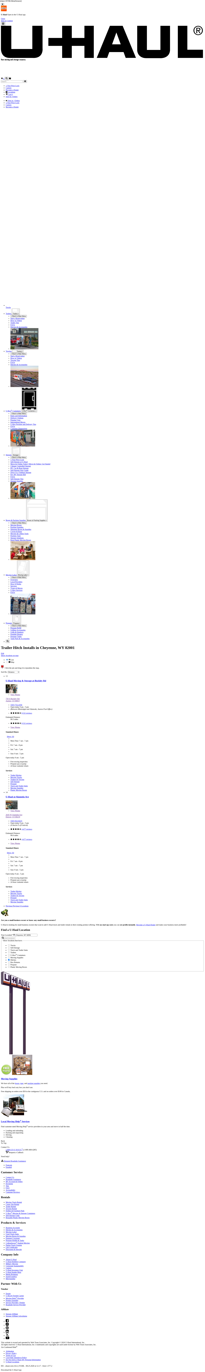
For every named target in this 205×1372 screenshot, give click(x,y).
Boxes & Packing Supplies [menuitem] (16, 520)
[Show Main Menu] (3, 24)
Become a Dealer (145, 925)
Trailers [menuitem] (9, 314)
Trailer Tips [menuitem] (14, 323)
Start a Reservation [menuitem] (17, 318)
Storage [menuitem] (9, 455)
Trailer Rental (11, 1207)
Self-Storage (15, 948)
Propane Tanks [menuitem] (16, 636)
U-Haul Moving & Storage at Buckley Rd (26, 680)
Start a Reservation (17, 356)
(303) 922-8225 (16, 821)
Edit (2, 653)
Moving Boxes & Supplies (16, 1236)
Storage (16, 455)
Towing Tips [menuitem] (15, 360)
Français (9, 1165)
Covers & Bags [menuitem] (16, 532)
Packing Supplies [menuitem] (16, 527)
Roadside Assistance (13, 1179)
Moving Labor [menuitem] (11, 575)
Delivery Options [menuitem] (16, 418)
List (12, 660)
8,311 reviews (27, 713)
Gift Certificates (12, 1247)
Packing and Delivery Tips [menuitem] (23, 424)
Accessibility (10, 1190)
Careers (8, 1268)
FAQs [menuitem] (12, 325)
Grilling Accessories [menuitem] (18, 630)
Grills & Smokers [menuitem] (16, 632)
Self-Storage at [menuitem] (19, 462)
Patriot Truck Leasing (14, 1245)
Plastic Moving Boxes (18, 790)
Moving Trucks (16, 777)
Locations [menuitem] (11, 92)
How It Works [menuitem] (15, 584)
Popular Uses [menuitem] (15, 420)
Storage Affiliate (12, 1314)
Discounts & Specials (14, 1249)
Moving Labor (23, 575)
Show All (10, 737)
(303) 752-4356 (16, 705)
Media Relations (12, 1274)
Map (12, 662)
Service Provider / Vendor (15, 1303)
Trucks (13, 945)
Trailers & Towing (17, 780)
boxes (17, 1083)
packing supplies (34, 1083)
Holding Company (16, 1262)
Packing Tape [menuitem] (15, 536)
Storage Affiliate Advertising (16, 1316)
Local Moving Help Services (15, 1121)
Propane (16, 623)
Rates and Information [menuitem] (18, 416)
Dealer (8, 1294)
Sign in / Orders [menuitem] (13, 101)
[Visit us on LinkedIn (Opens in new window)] (7, 1332)
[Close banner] (2, 4)
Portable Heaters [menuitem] (16, 634)
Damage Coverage (13, 1238)
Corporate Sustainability (15, 1266)
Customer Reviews (13, 1192)
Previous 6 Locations (20, 906)
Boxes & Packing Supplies (36, 520)
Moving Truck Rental (14, 1202)
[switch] (102, 661)
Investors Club (14, 1270)
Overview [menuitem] (14, 580)
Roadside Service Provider (16, 1305)
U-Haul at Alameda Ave (17, 797)
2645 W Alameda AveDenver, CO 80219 (14, 816)
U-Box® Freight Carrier (15, 1296)
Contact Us (10, 1177)
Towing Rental (11, 1209)
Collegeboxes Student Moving (18, 1243)
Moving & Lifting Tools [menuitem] (19, 534)
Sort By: (4, 672)
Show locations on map (10, 656)
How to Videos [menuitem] (16, 321)
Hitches (13, 960)
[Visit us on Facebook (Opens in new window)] (7, 1322)
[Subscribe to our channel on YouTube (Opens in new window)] (7, 1338)
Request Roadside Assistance (15, 1161)
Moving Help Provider (15, 1298)
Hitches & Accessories (14, 1230)
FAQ (7, 1188)
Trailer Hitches (15, 775)
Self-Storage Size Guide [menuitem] (19, 470)
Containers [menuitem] (13, 411)
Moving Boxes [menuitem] (16, 525)
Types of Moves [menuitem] (16, 588)
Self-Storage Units (12, 1216)
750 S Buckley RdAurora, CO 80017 (13, 700)
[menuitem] (107, 356)
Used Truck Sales (12, 1234)
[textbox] (26, 935)
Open (3, 19)
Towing (9, 351)
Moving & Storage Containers (20, 1213)
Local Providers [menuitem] (16, 582)
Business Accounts (13, 1228)
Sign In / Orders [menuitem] (11, 97)
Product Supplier (12, 1300)
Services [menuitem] (13, 586)
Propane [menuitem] (9, 623)
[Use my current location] (14, 935)
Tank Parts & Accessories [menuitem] (20, 639)
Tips (7, 1186)
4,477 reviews (27, 829)
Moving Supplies (16, 788)
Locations (12, 1362)
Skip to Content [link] (7, 21)
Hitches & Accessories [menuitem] (18, 327)
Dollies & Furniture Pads (15, 1211)
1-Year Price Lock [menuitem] (12, 86)
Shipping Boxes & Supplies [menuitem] (20, 529)
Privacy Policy (11, 1353)
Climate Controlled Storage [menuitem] (20, 466)
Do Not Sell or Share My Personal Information (23, 1360)
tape (21, 1083)
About (11, 1260)
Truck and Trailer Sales (19, 786)
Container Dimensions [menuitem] (18, 429)
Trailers (15, 314)
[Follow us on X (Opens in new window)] (7, 1335)
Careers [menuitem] (8, 88)
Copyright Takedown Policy (16, 1358)
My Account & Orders (14, 1182)
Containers (29, 411)
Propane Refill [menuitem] (15, 628)
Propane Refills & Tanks (15, 1240)
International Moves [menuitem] (17, 422)
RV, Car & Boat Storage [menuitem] (19, 468)
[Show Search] (7, 78)
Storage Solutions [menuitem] (17, 538)
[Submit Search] (25, 81)
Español (9, 1167)
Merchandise (10, 1279)
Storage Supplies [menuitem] (16, 481)
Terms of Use (11, 1355)
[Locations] (10, 79)
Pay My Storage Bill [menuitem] (18, 475)
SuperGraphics (11, 1277)
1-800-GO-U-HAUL (14, 1150)
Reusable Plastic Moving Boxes (18, 1218)
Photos (15, 695)
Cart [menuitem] (10, 94)
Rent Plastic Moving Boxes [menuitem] (20, 540)
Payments (9, 1184)
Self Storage (15, 782)
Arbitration (10, 1351)
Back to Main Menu (19, 316)
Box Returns (15, 962)
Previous (9, 906)
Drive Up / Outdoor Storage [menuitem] (20, 472)
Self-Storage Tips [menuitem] (16, 479)
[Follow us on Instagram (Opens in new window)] (7, 1325)
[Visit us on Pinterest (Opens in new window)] (7, 1329)
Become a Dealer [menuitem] (12, 90)
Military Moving (12, 1264)
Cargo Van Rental (12, 1204)
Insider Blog (13, 1272)
